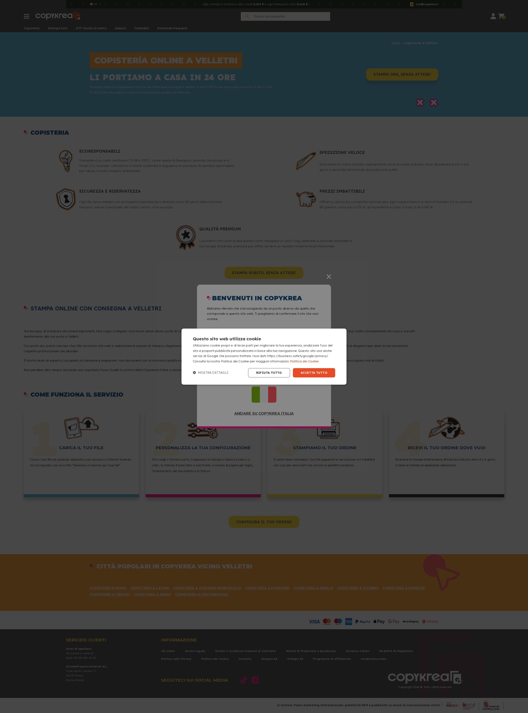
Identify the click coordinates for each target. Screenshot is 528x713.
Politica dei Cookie (304, 361)
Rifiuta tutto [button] (269, 373)
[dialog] (264, 356)
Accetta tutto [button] (314, 373)
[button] (210, 372)
